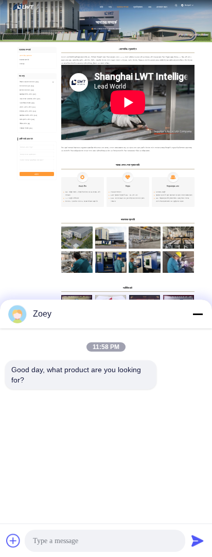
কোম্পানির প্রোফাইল (26, 56)
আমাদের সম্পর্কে (122, 7)
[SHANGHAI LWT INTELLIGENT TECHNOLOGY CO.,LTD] (25, 6)
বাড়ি (101, 7)
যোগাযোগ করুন (161, 7)
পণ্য (110, 7)
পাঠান (36, 174)
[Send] (197, 540)
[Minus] (197, 314)
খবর (149, 7)
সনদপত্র (22, 64)
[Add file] (13, 540)
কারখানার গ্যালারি (24, 60)
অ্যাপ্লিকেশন (138, 7)
